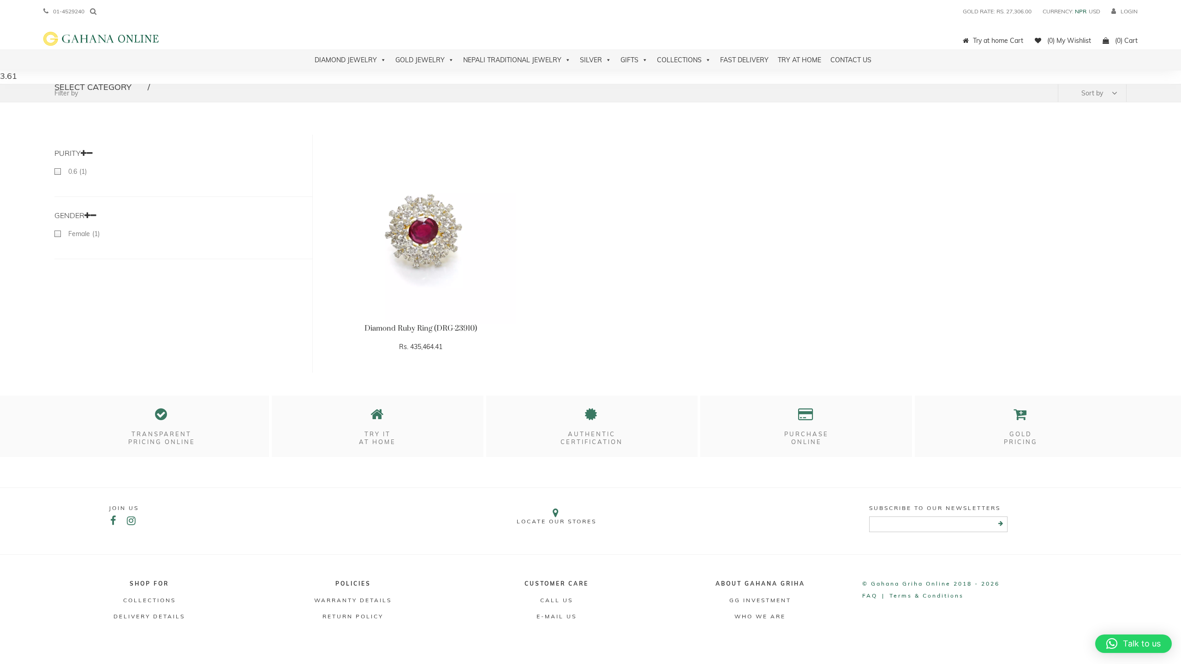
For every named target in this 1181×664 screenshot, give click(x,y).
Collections (679, 60)
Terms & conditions (926, 595)
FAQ (869, 595)
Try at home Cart (998, 40)
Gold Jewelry (420, 60)
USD (1094, 11)
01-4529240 (68, 11)
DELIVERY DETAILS (149, 616)
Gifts (629, 60)
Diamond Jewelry (346, 60)
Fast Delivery (744, 60)
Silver (591, 60)
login (1129, 11)
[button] (1133, 643)
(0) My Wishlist (1068, 40)
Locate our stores (556, 521)
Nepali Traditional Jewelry (512, 60)
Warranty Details (353, 600)
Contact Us (850, 60)
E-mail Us (557, 616)
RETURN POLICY (352, 616)
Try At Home (799, 60)
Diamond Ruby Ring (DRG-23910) (420, 328)
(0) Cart (1125, 40)
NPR (1080, 11)
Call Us (556, 600)
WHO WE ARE (760, 616)
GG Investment (760, 600)
